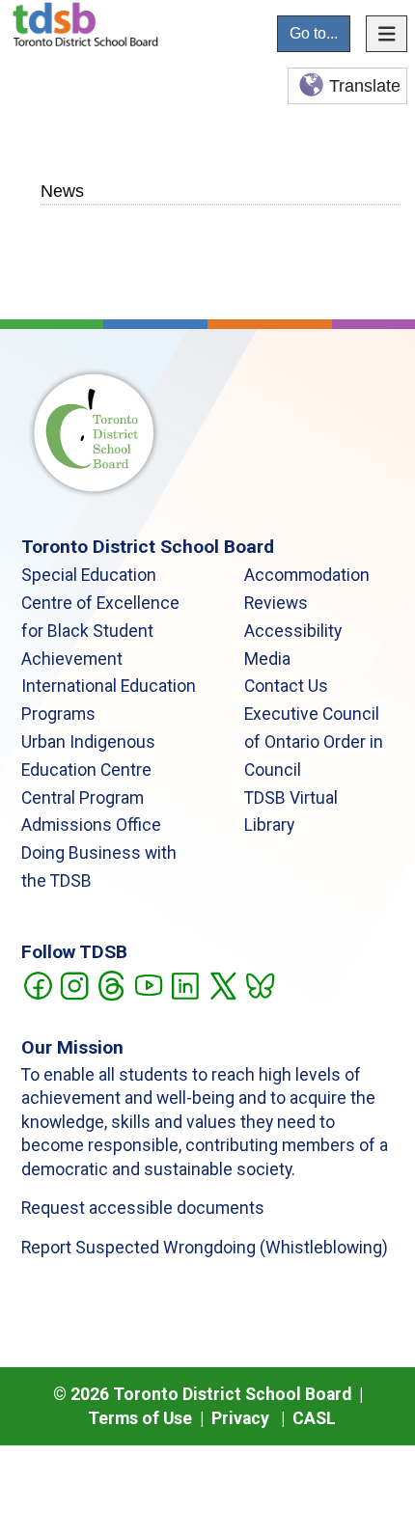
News (62, 190)
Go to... (314, 33)
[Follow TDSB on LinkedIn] (185, 984)
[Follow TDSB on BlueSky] (259, 984)
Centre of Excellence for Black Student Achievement (100, 631)
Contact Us (286, 686)
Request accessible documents (142, 1208)
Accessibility (293, 631)
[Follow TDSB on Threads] (110, 984)
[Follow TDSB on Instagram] (74, 984)
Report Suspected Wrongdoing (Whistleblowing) (204, 1247)
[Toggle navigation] (387, 33)
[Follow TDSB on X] (222, 984)
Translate (365, 86)
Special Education (88, 575)
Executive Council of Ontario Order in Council (313, 742)
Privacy (240, 1418)
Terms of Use (140, 1418)
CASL (314, 1418)
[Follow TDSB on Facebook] (37, 984)
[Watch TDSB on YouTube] (148, 984)
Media (267, 659)
